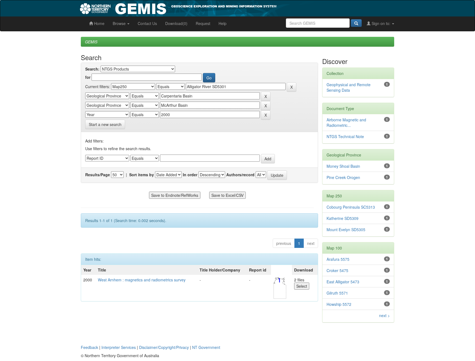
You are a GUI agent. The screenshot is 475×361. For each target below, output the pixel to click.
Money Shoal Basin (343, 166)
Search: (92, 69)
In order (190, 174)
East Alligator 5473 (343, 281)
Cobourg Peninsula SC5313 (351, 207)
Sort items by (141, 174)
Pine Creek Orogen (343, 177)
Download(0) (176, 23)
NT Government (206, 347)
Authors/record (240, 174)
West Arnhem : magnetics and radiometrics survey (142, 279)
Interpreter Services (118, 347)
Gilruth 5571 (337, 293)
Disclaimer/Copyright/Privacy (164, 347)
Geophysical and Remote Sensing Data (349, 87)
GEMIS (91, 41)
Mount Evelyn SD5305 (346, 229)
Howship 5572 (339, 304)
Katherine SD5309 (342, 218)
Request (203, 23)
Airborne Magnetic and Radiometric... (346, 122)
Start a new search (105, 124)
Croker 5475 (337, 270)
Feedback (89, 347)
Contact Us (147, 23)
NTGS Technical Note (345, 136)
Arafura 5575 (338, 259)
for (87, 77)
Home (98, 23)
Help (223, 23)
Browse (120, 23)
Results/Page (97, 174)
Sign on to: (381, 23)
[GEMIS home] (219, 7)
